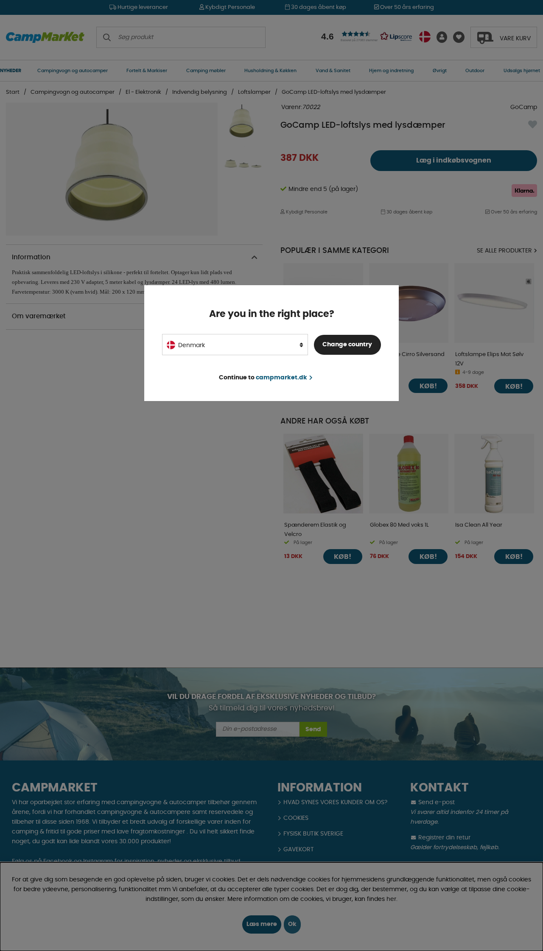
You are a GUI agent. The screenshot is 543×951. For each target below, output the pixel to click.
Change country (347, 345)
